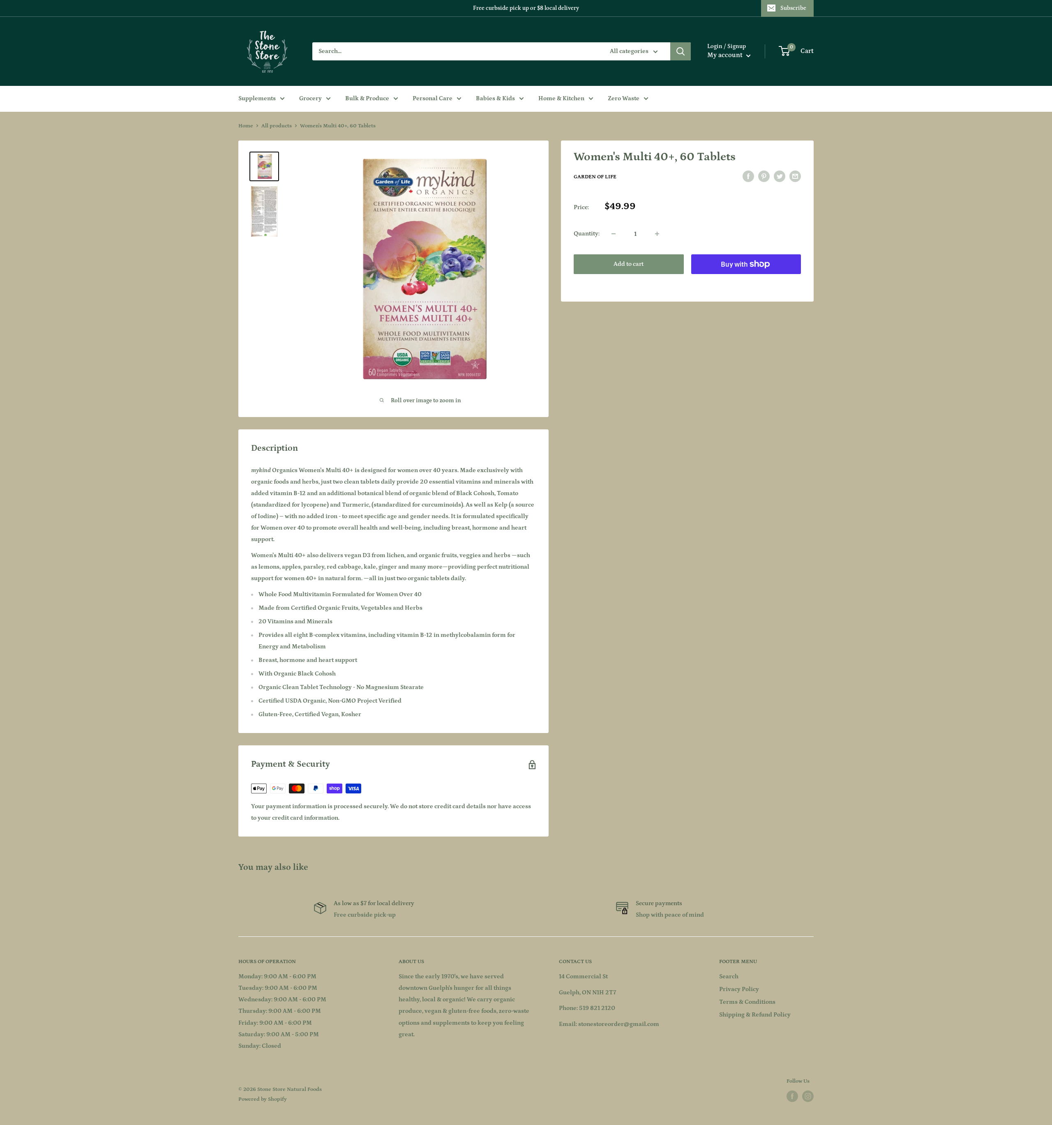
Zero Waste (623, 98)
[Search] (680, 51)
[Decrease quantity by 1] (613, 233)
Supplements (257, 98)
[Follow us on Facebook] (792, 1096)
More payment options (746, 282)
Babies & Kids (495, 98)
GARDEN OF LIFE (595, 177)
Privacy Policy (739, 989)
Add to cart (629, 264)
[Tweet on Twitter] (779, 176)
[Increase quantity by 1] (657, 233)
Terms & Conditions (747, 1001)
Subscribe (793, 8)
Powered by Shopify (262, 1099)
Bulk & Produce (367, 98)
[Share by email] (795, 176)
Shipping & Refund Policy (755, 1014)
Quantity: (587, 233)
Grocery (310, 98)
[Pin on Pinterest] (764, 176)
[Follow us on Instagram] (808, 1096)
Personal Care (432, 98)
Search (728, 976)
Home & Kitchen (561, 98)
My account (725, 55)
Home (245, 126)
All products (276, 126)
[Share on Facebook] (748, 176)
